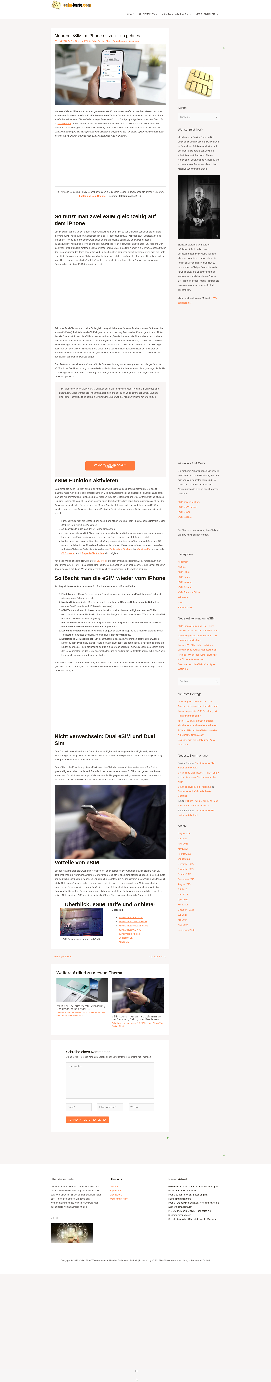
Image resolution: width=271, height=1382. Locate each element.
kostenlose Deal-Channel (92, 196)
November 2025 (186, 869)
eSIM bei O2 (184, 512)
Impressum (115, 1190)
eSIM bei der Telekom (189, 502)
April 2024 (183, 925)
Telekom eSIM (185, 607)
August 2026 (184, 833)
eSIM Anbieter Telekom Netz (133, 921)
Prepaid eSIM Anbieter (93, 553)
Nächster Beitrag (159, 956)
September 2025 (186, 879)
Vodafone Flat (144, 549)
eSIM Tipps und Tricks (80, 41)
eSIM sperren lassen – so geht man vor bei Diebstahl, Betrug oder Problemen (137, 1018)
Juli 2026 (182, 838)
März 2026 (183, 849)
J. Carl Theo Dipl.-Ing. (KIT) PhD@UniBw (198, 773)
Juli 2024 (182, 915)
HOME (130, 14)
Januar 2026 (184, 859)
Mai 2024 (182, 920)
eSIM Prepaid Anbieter (130, 934)
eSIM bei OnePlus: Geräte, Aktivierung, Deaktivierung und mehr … (81, 1007)
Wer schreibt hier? (119, 1199)
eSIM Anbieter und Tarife (131, 917)
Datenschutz (116, 1195)
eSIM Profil (100, 561)
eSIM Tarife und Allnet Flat (175, 14)
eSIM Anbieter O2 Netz (130, 930)
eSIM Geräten (64, 123)
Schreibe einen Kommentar (126, 41)
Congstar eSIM (126, 938)
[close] (136, 1371)
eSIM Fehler (184, 572)
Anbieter (182, 567)
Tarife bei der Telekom (121, 549)
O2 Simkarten (68, 553)
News (181, 602)
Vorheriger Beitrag (61, 956)
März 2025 (183, 904)
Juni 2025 (183, 894)
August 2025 (184, 884)
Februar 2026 (184, 854)
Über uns (114, 1186)
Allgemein (183, 562)
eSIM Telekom (185, 587)
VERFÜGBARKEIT (205, 14)
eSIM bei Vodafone (187, 507)
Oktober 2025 (184, 874)
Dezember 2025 (186, 864)
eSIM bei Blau (185, 517)
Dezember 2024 (186, 910)
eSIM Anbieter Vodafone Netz (133, 925)
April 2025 (183, 899)
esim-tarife (183, 597)
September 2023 (186, 930)
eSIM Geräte (88, 1013)
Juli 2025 (182, 889)
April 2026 (183, 844)
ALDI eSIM (124, 942)
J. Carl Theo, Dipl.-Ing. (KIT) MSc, (194, 787)
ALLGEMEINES (147, 14)
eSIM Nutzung (185, 582)
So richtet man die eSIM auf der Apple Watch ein (192, 1219)
